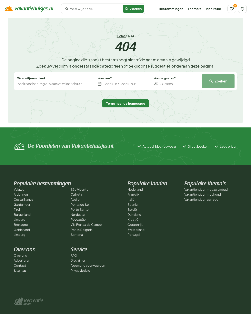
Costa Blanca (23, 199)
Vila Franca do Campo (86, 224)
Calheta (76, 194)
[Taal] (242, 9)
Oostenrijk (135, 224)
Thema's (195, 9)
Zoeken (221, 81)
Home (121, 36)
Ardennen (21, 194)
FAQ (74, 255)
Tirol (17, 209)
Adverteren (22, 260)
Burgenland (22, 214)
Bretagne (21, 224)
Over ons (20, 255)
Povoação (78, 219)
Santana (77, 235)
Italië (131, 199)
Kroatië (132, 219)
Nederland (135, 189)
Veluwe (19, 189)
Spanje (132, 204)
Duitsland (134, 214)
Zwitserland (136, 230)
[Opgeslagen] (231, 9)
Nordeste (78, 214)
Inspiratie (213, 9)
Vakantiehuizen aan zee (201, 199)
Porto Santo (80, 209)
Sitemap (20, 270)
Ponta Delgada (82, 230)
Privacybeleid (80, 270)
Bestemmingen (171, 9)
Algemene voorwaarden (88, 265)
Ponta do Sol (80, 204)
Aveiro (75, 199)
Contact (20, 265)
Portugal (133, 235)
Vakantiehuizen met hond (202, 194)
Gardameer (22, 204)
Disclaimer (78, 260)
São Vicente (79, 189)
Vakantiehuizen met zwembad (206, 189)
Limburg (19, 219)
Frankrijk (133, 194)
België (132, 209)
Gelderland (22, 230)
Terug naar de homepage (125, 103)
